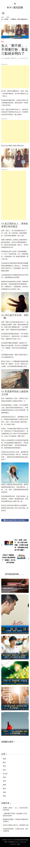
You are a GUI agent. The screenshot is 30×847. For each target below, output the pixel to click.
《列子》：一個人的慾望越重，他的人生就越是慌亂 (15, 732)
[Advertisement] (15, 76)
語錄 (4, 792)
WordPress (13, 844)
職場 (4, 785)
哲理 (2, 41)
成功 (4, 770)
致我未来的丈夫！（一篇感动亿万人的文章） (15, 589)
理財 (4, 777)
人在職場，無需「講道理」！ (15, 631)
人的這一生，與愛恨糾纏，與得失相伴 (15, 681)
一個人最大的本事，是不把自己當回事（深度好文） (15, 707)
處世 (4, 789)
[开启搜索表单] (15, 4)
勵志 (4, 762)
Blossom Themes (19, 842)
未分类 (5, 774)
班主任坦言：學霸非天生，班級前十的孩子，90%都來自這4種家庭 (15, 656)
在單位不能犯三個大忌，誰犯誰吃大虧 (15, 825)
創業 (4, 759)
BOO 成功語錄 (15, 7)
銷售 (4, 796)
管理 (4, 781)
